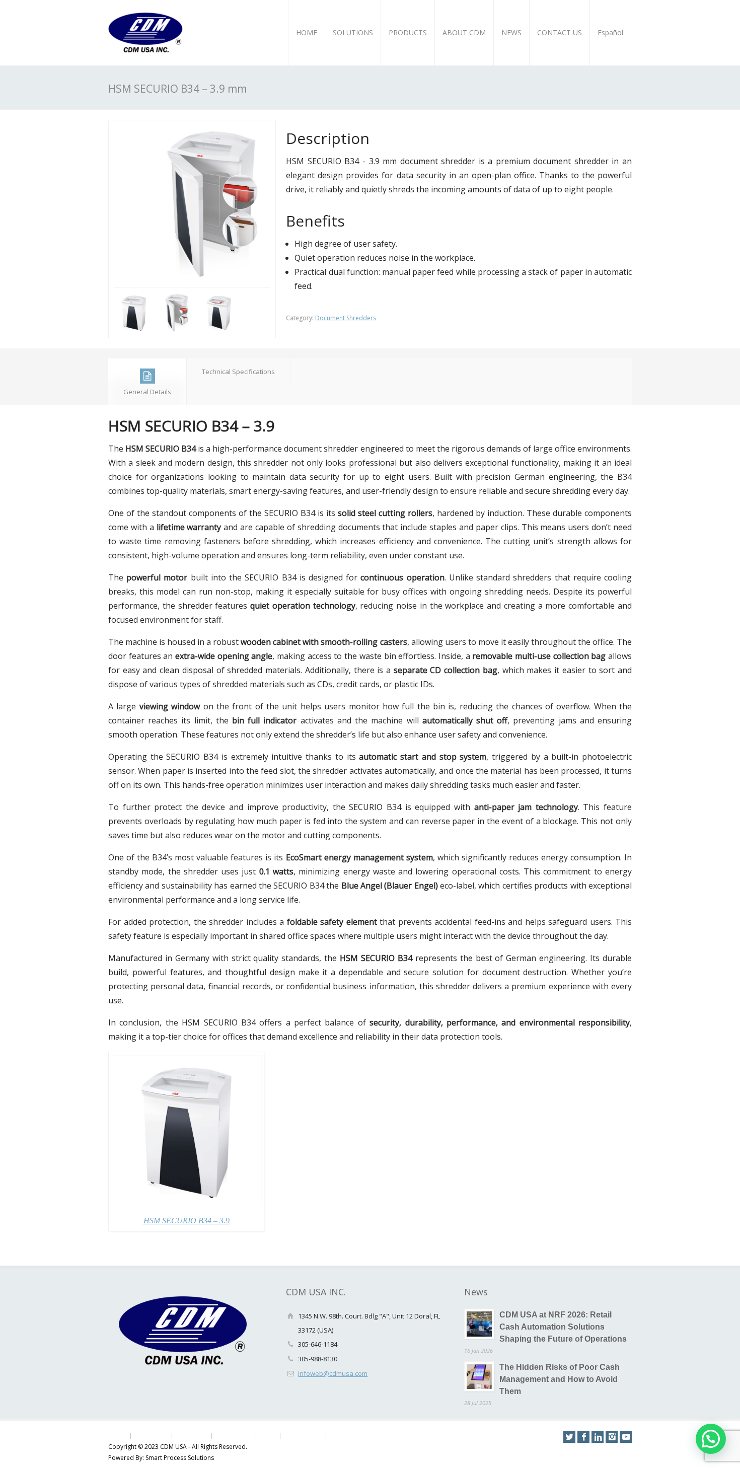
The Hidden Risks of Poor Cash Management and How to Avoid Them (559, 1379)
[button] (711, 1439)
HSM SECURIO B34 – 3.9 (186, 1220)
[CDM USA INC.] (146, 32)
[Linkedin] (597, 1437)
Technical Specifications (238, 371)
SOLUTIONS (353, 32)
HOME (306, 32)
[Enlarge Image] (192, 127)
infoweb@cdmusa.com (332, 1373)
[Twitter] (569, 1437)
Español (610, 32)
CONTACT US (559, 32)
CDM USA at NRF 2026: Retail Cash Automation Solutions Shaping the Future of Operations (563, 1326)
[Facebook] (583, 1437)
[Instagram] (612, 1437)
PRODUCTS (408, 32)
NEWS (511, 32)
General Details (147, 391)
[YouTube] (626, 1437)
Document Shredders (345, 318)
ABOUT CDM (464, 32)
